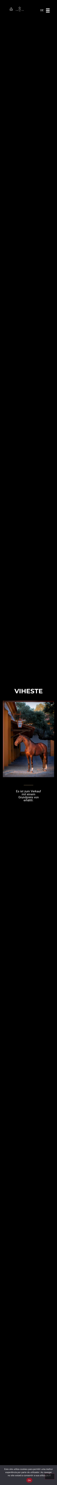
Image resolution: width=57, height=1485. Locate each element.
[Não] (50, 1476)
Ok (29, 1480)
